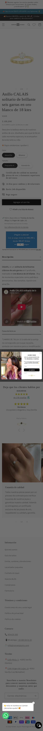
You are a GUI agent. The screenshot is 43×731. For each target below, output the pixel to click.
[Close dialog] (40, 353)
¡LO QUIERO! (32, 370)
